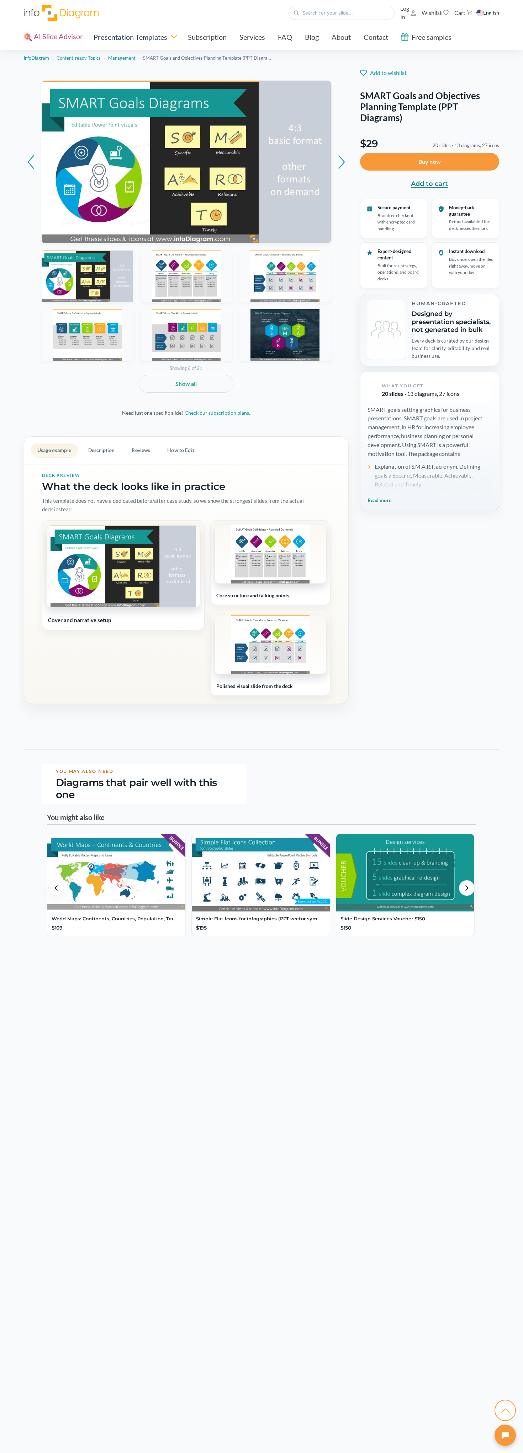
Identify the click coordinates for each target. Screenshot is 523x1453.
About (341, 37)
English (491, 13)
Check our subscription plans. (217, 413)
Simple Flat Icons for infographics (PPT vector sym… (258, 918)
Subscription (207, 37)
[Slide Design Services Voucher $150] (405, 872)
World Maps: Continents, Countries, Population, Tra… (114, 918)
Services (252, 37)
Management (122, 58)
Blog (312, 37)
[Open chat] (505, 1435)
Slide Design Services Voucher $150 (382, 918)
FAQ (285, 37)
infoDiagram (36, 58)
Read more (379, 500)
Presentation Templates (130, 37)
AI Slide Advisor (57, 36)
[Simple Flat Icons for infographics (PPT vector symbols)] (261, 872)
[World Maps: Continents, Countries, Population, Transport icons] (116, 872)
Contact (376, 37)
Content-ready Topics (79, 58)
